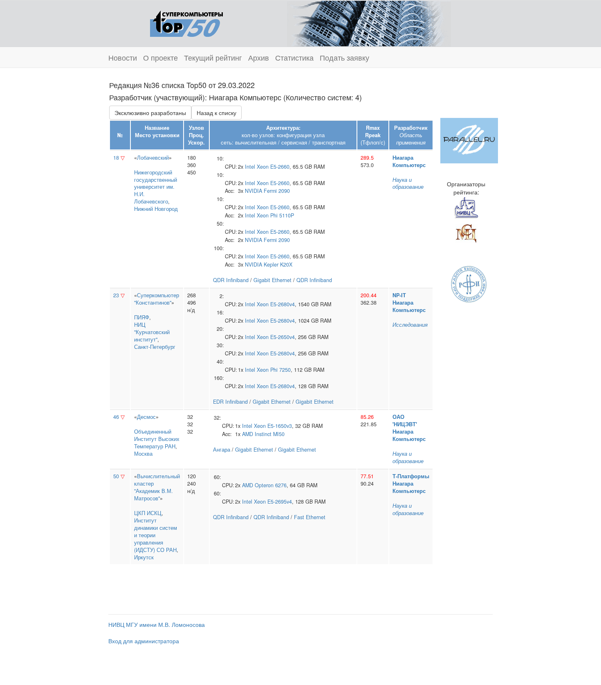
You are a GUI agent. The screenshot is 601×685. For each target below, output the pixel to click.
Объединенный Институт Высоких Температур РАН (156, 439)
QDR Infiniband (231, 280)
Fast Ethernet (309, 517)
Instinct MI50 (270, 434)
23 (116, 295)
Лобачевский (153, 157)
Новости (122, 57)
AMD (247, 434)
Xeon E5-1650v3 (273, 426)
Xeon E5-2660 (273, 166)
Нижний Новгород (156, 209)
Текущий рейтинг (213, 57)
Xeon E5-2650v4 (276, 337)
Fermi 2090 (277, 190)
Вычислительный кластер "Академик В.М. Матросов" (157, 487)
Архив (258, 57)
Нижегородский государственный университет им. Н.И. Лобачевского (155, 187)
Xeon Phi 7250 (274, 369)
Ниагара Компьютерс (409, 161)
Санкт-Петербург (154, 346)
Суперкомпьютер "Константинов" (156, 299)
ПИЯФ (141, 317)
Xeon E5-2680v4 (276, 304)
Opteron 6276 (271, 485)
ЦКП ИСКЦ (147, 513)
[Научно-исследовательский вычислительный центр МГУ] (466, 207)
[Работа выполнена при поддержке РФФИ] (469, 283)
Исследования (410, 324)
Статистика (294, 57)
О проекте (160, 57)
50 (116, 476)
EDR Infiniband (230, 401)
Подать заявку (344, 57)
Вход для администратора (143, 641)
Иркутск (144, 557)
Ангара (221, 449)
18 (116, 157)
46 (116, 416)
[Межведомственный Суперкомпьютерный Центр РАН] (466, 232)
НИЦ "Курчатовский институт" (152, 332)
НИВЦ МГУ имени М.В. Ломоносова (156, 624)
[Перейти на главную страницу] (186, 22)
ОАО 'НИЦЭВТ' (404, 420)
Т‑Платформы (410, 476)
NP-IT (399, 295)
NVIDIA (253, 190)
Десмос (146, 416)
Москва (143, 453)
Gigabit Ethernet (272, 280)
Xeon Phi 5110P (275, 215)
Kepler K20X (278, 264)
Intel (250, 166)
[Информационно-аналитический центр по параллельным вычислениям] (469, 140)
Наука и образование (408, 183)
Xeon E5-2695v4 (273, 501)
